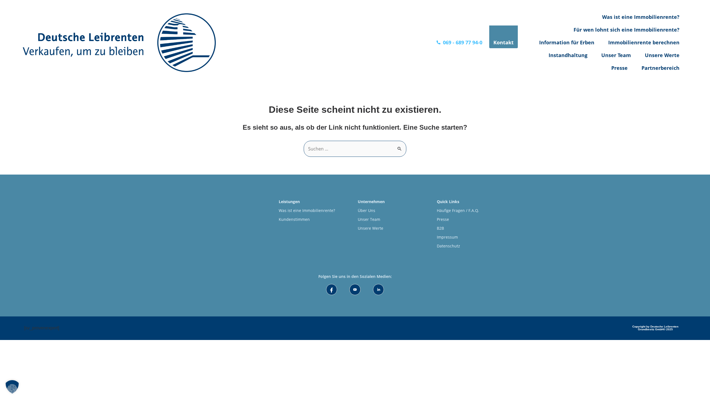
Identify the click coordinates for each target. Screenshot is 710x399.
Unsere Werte (662, 55)
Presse (619, 68)
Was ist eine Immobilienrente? (640, 17)
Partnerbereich (660, 68)
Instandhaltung (568, 55)
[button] (12, 387)
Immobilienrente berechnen (643, 42)
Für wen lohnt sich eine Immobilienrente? (626, 29)
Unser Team (616, 55)
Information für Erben (566, 42)
